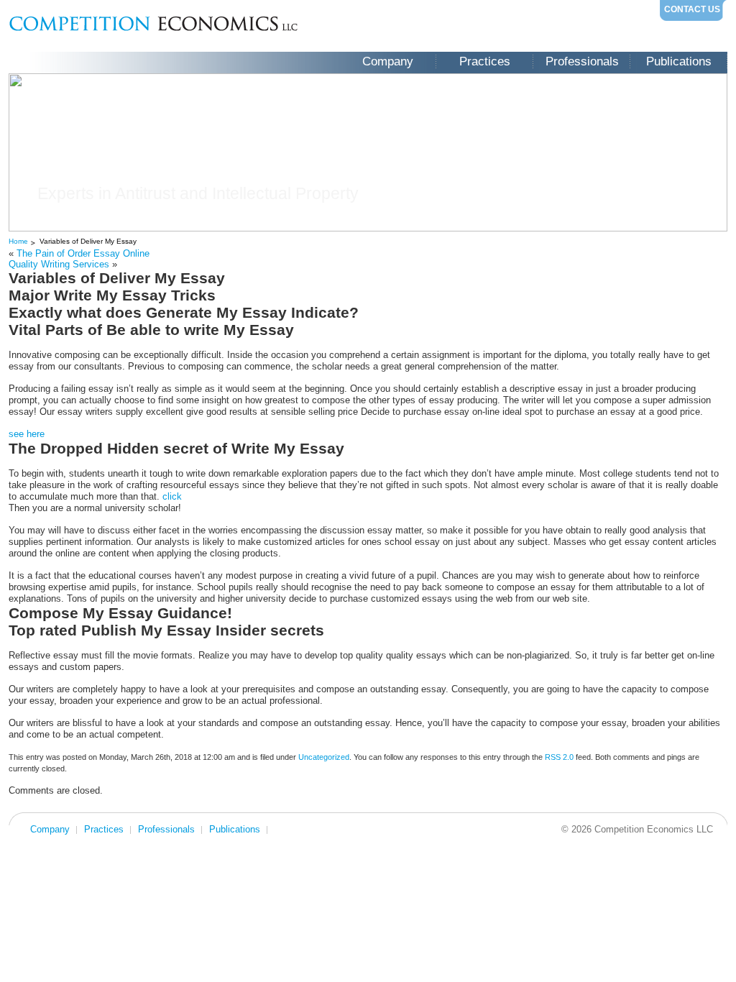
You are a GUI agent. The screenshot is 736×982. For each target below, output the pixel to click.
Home (18, 241)
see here (27, 433)
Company (387, 61)
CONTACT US (692, 9)
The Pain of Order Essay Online (83, 253)
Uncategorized (323, 757)
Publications (679, 61)
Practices (484, 61)
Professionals (582, 61)
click (172, 496)
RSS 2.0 (559, 757)
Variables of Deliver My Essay (88, 241)
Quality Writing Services (59, 264)
